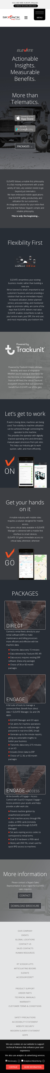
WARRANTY (25, 1001)
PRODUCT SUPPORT (25, 988)
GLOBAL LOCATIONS (25, 939)
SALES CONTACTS (25, 948)
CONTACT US (25, 944)
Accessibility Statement (25, 1022)
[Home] (11, 17)
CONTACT (25, 895)
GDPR (25, 1035)
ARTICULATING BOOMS (25, 968)
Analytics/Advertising (34, 1061)
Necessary (13, 1061)
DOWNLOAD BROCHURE (25, 905)
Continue (13, 1067)
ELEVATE (25, 973)
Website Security (25, 1026)
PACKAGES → (25, 146)
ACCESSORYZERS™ (25, 977)
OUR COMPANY (25, 931)
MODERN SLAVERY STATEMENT (25, 1030)
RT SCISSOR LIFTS (25, 964)
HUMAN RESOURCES (25, 952)
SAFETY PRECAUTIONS (25, 1017)
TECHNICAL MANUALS (25, 997)
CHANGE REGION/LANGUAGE (25, 6)
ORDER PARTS (25, 993)
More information (32, 1067)
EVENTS (25, 935)
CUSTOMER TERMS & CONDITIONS (25, 1006)
